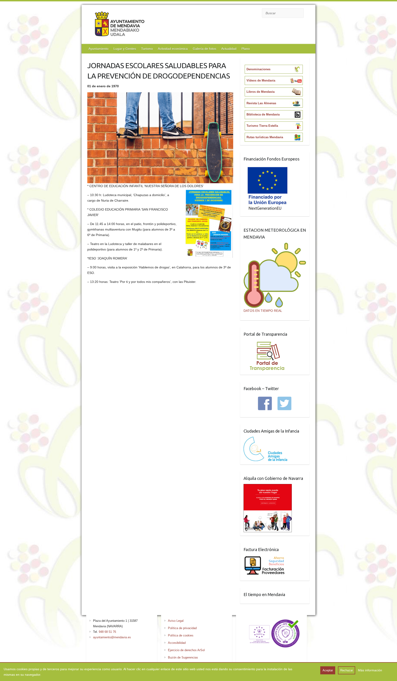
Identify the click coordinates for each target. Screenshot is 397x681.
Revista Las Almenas (261, 103)
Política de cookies (180, 635)
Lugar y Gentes (124, 49)
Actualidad (228, 49)
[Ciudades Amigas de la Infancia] (265, 439)
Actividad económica (173, 49)
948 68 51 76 (107, 631)
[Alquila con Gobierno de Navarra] (268, 487)
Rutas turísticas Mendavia (265, 137)
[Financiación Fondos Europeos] (268, 167)
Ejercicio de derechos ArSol (186, 650)
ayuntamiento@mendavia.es (112, 637)
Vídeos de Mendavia (261, 80)
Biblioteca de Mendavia (263, 114)
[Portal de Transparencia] (267, 342)
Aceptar (328, 670)
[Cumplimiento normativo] (271, 621)
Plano (245, 49)
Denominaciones (258, 69)
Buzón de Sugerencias (183, 657)
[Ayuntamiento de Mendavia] (119, 25)
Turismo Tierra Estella (262, 125)
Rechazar (346, 670)
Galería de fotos (204, 49)
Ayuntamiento (98, 49)
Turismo (147, 49)
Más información (370, 670)
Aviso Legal (176, 620)
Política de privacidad (182, 628)
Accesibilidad (177, 642)
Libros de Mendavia (261, 91)
